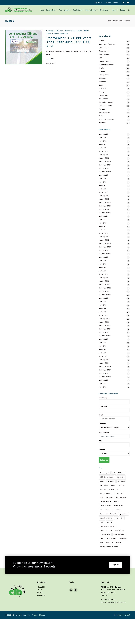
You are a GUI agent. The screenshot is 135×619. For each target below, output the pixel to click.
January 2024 (104, 240)
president (118, 510)
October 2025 (104, 168)
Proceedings (103, 95)
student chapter (105, 534)
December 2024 (105, 202)
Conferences (103, 51)
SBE (122, 518)
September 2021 (105, 336)
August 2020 (103, 380)
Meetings (102, 78)
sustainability (111, 538)
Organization (104, 432)
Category (102, 423)
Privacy (34, 615)
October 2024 (104, 209)
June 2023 (103, 264)
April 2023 (102, 271)
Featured (102, 71)
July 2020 (102, 384)
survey (102, 538)
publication (124, 514)
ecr (118, 489)
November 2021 (104, 329)
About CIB (41, 587)
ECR (100, 58)
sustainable (123, 538)
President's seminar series (108, 514)
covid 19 (121, 485)
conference (121, 481)
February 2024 (104, 237)
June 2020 (103, 387)
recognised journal (106, 518)
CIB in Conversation (106, 477)
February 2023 (104, 278)
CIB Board (121, 473)
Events (48, 34)
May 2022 (102, 308)
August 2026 (103, 134)
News (101, 85)
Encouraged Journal (106, 65)
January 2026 (104, 158)
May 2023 (102, 267)
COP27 (113, 485)
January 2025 (104, 199)
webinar (118, 542)
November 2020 (105, 370)
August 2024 (103, 216)
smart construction (106, 530)
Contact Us (41, 595)
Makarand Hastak (105, 506)
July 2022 (102, 302)
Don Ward (103, 489)
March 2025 (103, 192)
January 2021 (104, 363)
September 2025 (105, 172)
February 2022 (104, 319)
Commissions (70, 31)
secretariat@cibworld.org (116, 602)
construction (104, 485)
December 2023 (105, 243)
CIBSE (102, 481)
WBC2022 (109, 542)
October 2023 (104, 250)
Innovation (109, 497)
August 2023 (103, 257)
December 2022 (105, 284)
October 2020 (104, 373)
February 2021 (104, 360)
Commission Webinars (54, 31)
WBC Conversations (106, 119)
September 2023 (105, 254)
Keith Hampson (121, 497)
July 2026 (102, 138)
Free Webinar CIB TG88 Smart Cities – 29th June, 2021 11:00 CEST (68, 42)
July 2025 (102, 179)
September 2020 (105, 377)
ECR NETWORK (83, 31)
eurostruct (119, 493)
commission (110, 481)
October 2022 (104, 291)
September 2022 (105, 295)
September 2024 (105, 213)
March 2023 (103, 274)
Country (102, 449)
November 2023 (105, 247)
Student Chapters (105, 106)
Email (101, 415)
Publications (103, 99)
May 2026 (102, 144)
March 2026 (103, 151)
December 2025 (105, 161)
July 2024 (102, 220)
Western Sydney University (109, 547)
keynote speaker (105, 501)
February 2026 (104, 155)
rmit (116, 518)
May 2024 (102, 226)
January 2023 (104, 281)
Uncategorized (104, 112)
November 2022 (105, 288)
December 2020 (105, 366)
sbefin (102, 522)
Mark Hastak (118, 506)
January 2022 (104, 322)
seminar (109, 522)
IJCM (101, 497)
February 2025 (104, 196)
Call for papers (104, 473)
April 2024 (102, 230)
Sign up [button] (116, 564)
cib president (120, 477)
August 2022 (103, 298)
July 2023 (102, 261)
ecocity (111, 489)
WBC (100, 116)
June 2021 (102, 346)
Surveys (102, 109)
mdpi (101, 510)
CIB (114, 473)
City (100, 441)
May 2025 (102, 185)
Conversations (104, 54)
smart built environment (107, 526)
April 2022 (102, 312)
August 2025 (103, 175)
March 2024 (103, 233)
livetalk (116, 501)
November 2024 (105, 206)
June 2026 (103, 141)
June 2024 (103, 223)
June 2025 (103, 182)
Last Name (103, 406)
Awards (101, 41)
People (101, 92)
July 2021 (102, 343)
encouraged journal (106, 493)
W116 (101, 542)
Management (103, 75)
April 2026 (102, 148)
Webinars (64, 34)
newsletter (103, 88)
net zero (109, 510)
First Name (103, 398)
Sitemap (42, 615)
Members (55, 34)
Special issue (119, 530)
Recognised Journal (106, 102)
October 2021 (104, 332)
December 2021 (104, 325)
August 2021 (103, 339)
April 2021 (102, 353)
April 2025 (102, 189)
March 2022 (103, 315)
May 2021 (102, 349)
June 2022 (103, 305)
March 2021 (103, 356)
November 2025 (105, 165)
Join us (40, 590)
